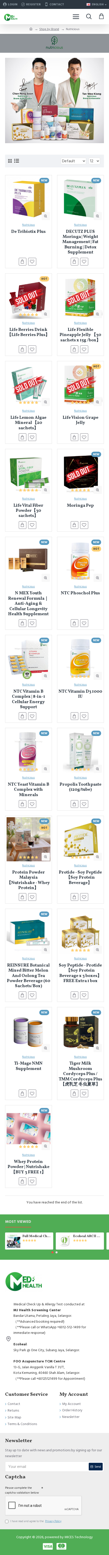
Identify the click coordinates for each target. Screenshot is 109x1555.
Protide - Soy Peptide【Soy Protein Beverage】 (80, 878)
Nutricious (28, 225)
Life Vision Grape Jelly (80, 420)
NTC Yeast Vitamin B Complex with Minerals (28, 790)
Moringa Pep (80, 505)
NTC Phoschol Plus (80, 593)
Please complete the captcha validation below (22, 1490)
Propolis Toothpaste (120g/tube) (80, 787)
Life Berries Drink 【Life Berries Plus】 (28, 332)
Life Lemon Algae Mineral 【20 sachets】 (28, 423)
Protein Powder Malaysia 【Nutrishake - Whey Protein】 (28, 880)
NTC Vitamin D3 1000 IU (80, 694)
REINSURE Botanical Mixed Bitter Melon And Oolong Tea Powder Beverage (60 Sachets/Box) (28, 976)
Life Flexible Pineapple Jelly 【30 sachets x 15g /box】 (80, 335)
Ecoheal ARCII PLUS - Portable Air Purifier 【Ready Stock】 (87, 1236)
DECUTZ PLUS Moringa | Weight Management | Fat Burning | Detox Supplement (80, 242)
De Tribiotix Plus (28, 231)
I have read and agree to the (35, 1521)
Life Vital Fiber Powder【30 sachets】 (28, 511)
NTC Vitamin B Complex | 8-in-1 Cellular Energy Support (28, 699)
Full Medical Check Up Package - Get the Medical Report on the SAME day (36, 1236)
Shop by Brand (49, 29)
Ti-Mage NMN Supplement (28, 1066)
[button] (52, 1252)
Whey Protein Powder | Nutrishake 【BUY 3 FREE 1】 (28, 1167)
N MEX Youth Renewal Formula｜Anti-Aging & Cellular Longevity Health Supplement (28, 604)
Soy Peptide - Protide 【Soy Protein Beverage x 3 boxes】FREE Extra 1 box (80, 973)
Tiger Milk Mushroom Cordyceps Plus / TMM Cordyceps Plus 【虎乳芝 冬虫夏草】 (80, 1074)
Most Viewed (18, 1221)
